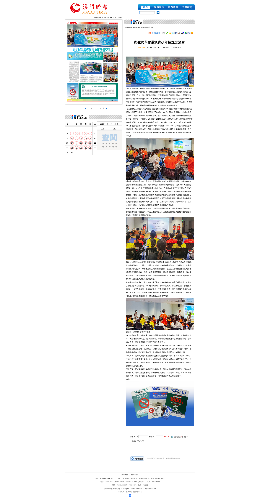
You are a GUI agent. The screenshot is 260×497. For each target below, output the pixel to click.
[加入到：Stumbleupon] (185, 33)
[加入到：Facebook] (176, 33)
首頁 (126, 27)
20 (86, 143)
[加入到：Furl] (192, 33)
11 (76, 138)
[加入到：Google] (188, 33)
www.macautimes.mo (108, 478)
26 (81, 148)
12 (81, 138)
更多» (186, 437)
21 (90, 143)
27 (86, 148)
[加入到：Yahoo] (170, 33)
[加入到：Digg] (163, 33)
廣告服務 (124, 475)
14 (90, 138)
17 (72, 143)
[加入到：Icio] (182, 33)
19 (81, 143)
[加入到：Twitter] (173, 33)
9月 (114, 129)
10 (72, 138)
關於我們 (134, 475)
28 (90, 148)
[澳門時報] (89, 15)
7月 (102, 129)
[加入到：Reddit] (179, 33)
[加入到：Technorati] (167, 33)
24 (72, 148)
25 (76, 148)
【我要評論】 (177, 47)
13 (86, 138)
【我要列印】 (167, 47)
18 (76, 143)
